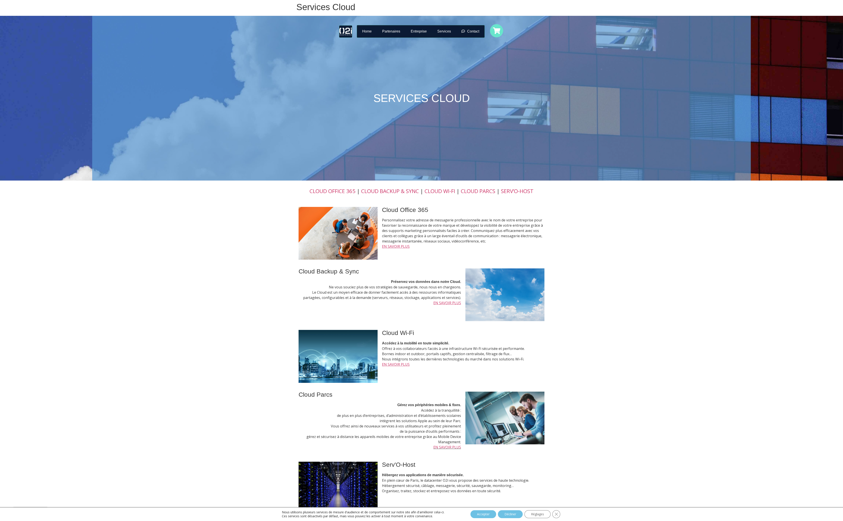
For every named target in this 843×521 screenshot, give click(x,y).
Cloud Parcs (315, 394)
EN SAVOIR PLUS (447, 447)
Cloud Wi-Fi (398, 332)
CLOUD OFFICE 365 (332, 191)
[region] (421, 98)
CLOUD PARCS (478, 191)
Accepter (483, 514)
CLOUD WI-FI (440, 191)
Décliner (510, 514)
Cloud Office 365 (405, 209)
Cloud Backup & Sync (329, 271)
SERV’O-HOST (517, 191)
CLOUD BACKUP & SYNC (390, 191)
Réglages (537, 514)
